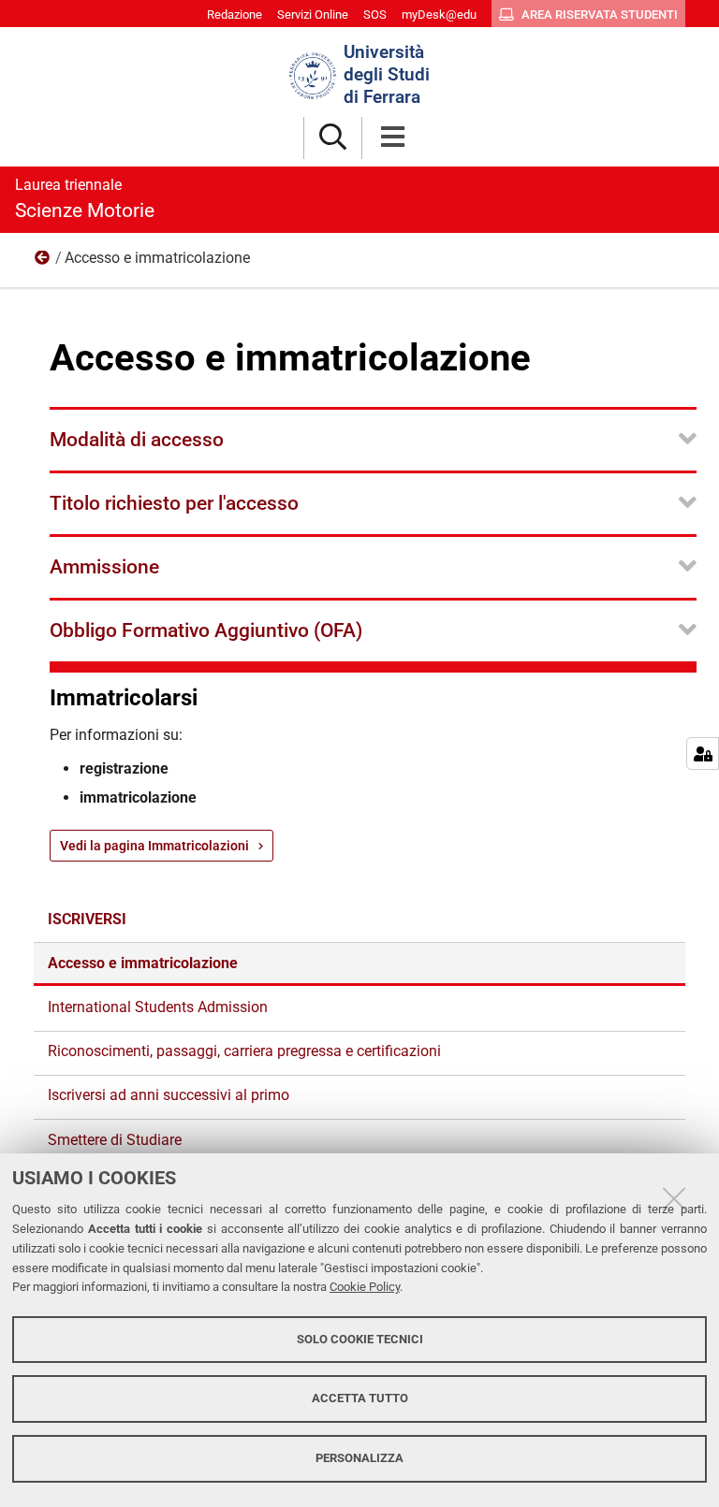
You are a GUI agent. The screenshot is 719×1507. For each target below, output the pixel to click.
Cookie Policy (365, 1287)
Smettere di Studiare (115, 1140)
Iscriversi (43, 262)
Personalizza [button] (359, 1458)
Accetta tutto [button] (360, 1398)
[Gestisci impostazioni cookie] (702, 753)
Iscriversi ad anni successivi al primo (168, 1095)
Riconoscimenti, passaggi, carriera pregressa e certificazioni (244, 1051)
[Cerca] (332, 138)
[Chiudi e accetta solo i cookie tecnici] (674, 1198)
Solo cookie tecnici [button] (360, 1339)
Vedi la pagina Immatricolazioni (154, 845)
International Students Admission (158, 1007)
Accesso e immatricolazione (143, 963)
